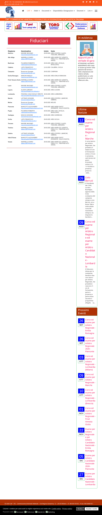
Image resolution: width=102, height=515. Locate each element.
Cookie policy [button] (56, 508)
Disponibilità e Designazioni (63, 11)
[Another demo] (25, 26)
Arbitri (36, 11)
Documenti (45, 11)
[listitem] (87, 63)
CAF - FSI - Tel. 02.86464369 (14, 2)
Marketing (51, 512)
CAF (28, 11)
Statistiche (41, 512)
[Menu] (96, 11)
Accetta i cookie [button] (91, 509)
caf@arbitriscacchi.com (31, 2)
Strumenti (80, 11)
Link (89, 11)
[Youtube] (90, 2)
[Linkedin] (93, 2)
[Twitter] (86, 2)
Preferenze (30, 512)
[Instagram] (96, 2)
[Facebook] (83, 2)
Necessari (19, 512)
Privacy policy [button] (67, 508)
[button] (93, 26)
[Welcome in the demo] (76, 26)
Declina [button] (80, 509)
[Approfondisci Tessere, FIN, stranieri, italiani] (87, 47)
